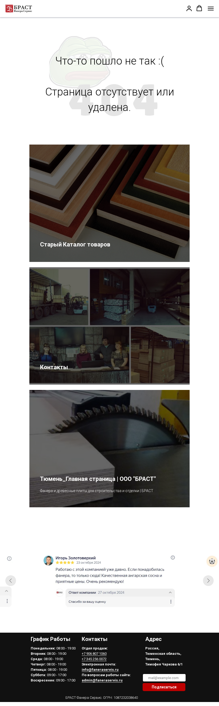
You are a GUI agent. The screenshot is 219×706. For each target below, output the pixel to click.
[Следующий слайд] (208, 580)
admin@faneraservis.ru (102, 680)
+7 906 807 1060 (94, 654)
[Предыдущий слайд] (10, 580)
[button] (189, 8)
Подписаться (164, 687)
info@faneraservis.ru (100, 670)
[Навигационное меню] (211, 8)
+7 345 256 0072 (94, 659)
